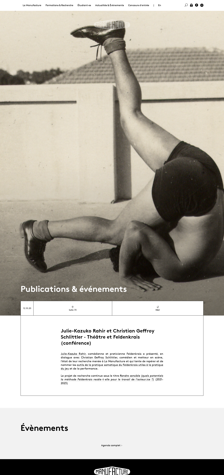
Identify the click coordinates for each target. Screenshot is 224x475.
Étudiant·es (84, 5)
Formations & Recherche (59, 5)
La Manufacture (32, 5)
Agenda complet (110, 445)
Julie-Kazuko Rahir (73, 353)
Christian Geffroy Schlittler (99, 357)
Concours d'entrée (138, 5)
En (159, 5)
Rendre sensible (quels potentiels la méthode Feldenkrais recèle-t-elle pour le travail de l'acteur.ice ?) (112, 377)
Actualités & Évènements (109, 5)
